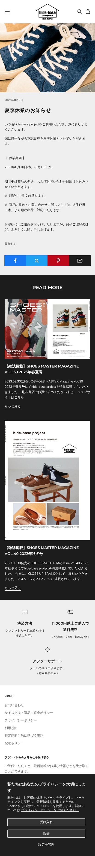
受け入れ (46, 822)
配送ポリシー (14, 743)
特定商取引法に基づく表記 (24, 735)
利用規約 (11, 728)
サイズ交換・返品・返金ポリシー (29, 713)
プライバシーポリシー (21, 720)
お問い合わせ (14, 705)
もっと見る (13, 406)
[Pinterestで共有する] (58, 261)
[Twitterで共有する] (36, 261)
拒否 (46, 833)
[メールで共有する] (79, 261)
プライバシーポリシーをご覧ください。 (50, 810)
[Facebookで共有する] (15, 261)
